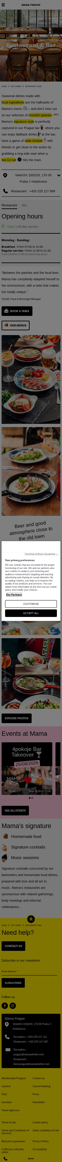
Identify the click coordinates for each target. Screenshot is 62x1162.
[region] (31, 581)
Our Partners (14, 594)
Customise (31, 604)
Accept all (31, 613)
